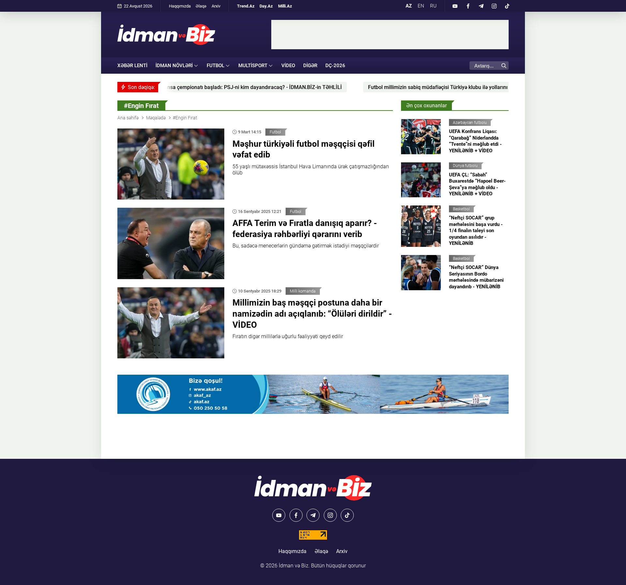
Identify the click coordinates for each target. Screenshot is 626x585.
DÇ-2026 (335, 65)
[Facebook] (468, 6)
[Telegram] (481, 6)
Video (288, 65)
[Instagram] (494, 6)
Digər (310, 65)
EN (421, 6)
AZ (409, 6)
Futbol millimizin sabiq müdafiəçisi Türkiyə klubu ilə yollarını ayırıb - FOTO (414, 87)
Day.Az (266, 6)
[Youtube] (455, 6)
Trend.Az (246, 6)
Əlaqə (201, 6)
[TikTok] (507, 6)
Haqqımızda (180, 6)
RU (433, 6)
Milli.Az (285, 6)
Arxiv (216, 6)
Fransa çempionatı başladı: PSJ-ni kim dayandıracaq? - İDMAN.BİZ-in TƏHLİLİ (211, 87)
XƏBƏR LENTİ (132, 65)
